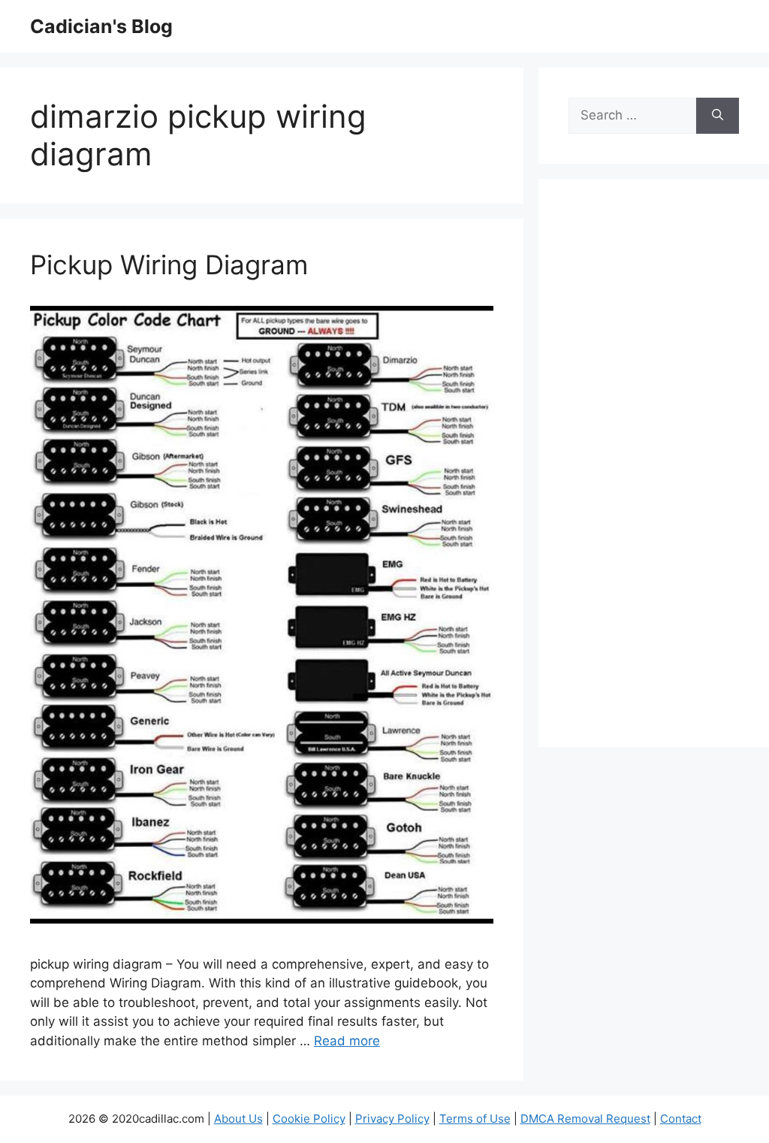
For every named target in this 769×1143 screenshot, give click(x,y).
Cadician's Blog (101, 26)
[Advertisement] (653, 472)
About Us (238, 1118)
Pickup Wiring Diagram (169, 264)
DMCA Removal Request (585, 1118)
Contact (680, 1118)
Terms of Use (475, 1118)
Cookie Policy (309, 1118)
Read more (347, 1040)
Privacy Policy (392, 1118)
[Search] (717, 116)
